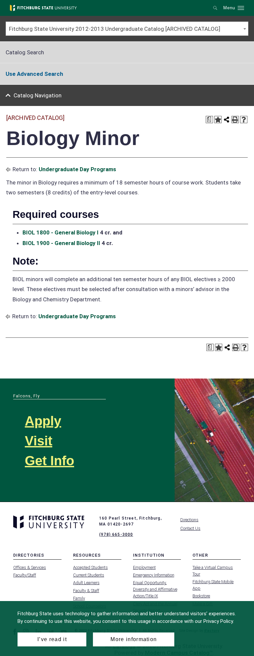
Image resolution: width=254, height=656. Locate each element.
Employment (144, 567)
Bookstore (201, 595)
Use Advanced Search (34, 74)
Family (79, 598)
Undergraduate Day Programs (77, 169)
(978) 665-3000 (116, 534)
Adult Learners (86, 582)
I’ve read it (52, 639)
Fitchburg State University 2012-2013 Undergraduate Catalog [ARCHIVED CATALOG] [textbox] (114, 28)
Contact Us (190, 528)
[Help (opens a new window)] (243, 119)
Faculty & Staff (86, 590)
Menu (229, 8)
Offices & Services (29, 567)
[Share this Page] (226, 119)
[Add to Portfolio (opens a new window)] (218, 119)
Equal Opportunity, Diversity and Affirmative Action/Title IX (155, 589)
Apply (43, 421)
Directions (189, 519)
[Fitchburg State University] (43, 8)
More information (133, 639)
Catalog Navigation (38, 95)
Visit (38, 440)
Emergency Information (153, 575)
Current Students (88, 575)
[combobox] (127, 29)
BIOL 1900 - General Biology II (61, 243)
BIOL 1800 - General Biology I (60, 232)
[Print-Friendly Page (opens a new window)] (235, 119)
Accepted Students (90, 567)
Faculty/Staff (24, 575)
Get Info (49, 460)
